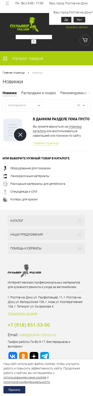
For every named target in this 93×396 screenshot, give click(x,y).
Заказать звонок (77, 27)
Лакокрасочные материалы (30, 176)
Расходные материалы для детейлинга (37, 183)
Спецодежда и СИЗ (23, 191)
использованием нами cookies (24, 377)
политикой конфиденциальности (26, 382)
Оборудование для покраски (30, 168)
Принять (14, 389)
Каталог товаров (27, 58)
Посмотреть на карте (22, 313)
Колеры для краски (24, 199)
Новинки (10, 93)
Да (66, 19)
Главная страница (46, 143)
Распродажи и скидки (38, 93)
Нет (79, 19)
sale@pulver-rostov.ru (37, 335)
